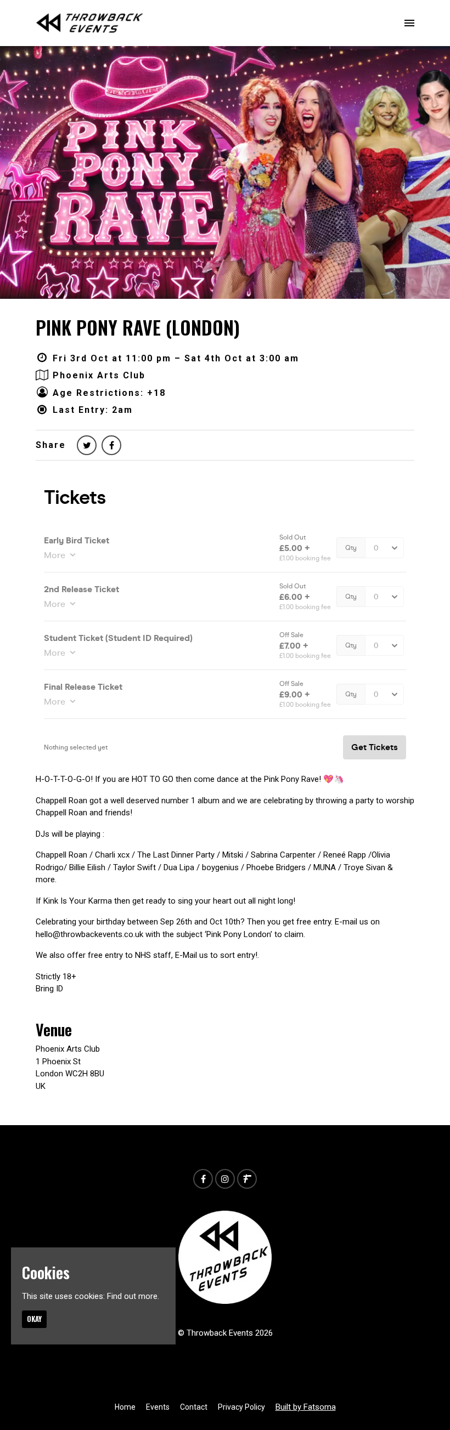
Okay (34, 1318)
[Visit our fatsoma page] (247, 1179)
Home (125, 1407)
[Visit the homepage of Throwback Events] (90, 23)
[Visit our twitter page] (87, 445)
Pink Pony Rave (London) (138, 327)
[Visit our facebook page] (111, 445)
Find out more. (133, 1296)
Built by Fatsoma (305, 1407)
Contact (193, 1407)
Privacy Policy (241, 1407)
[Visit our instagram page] (225, 1179)
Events (158, 1407)
